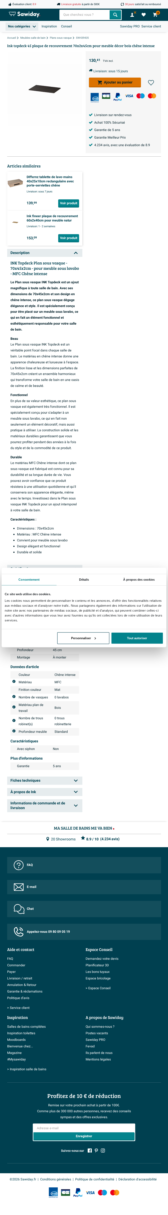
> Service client (18, 1007)
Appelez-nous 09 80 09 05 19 (48, 931)
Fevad (90, 1046)
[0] (143, 14)
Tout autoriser (137, 638)
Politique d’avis (18, 998)
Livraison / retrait (19, 978)
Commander (16, 965)
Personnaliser (81, 638)
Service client (151, 26)
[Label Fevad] (95, 97)
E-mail (31, 886)
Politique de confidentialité (94, 1179)
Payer (11, 971)
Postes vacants (97, 1033)
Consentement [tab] (29, 579)
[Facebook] (89, 1150)
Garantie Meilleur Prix (110, 137)
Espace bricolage (98, 978)
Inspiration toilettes (21, 1033)
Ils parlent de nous (99, 1052)
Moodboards (16, 1039)
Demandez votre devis (102, 958)
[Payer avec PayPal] (118, 97)
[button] (151, 83)
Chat (30, 908)
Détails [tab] (84, 579)
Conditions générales (55, 1179)
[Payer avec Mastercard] (152, 96)
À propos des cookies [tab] (139, 579)
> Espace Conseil (98, 988)
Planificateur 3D (97, 965)
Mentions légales (98, 1059)
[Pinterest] (96, 1150)
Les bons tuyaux (98, 971)
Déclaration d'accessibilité (137, 1179)
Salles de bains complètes (26, 1026)
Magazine (14, 1052)
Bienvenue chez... (20, 1046)
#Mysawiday (16, 1059)
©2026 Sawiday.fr (23, 1179)
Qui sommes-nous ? (100, 1026)
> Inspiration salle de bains (26, 1069)
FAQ (30, 865)
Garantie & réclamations (24, 991)
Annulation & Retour (21, 984)
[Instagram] (102, 1150)
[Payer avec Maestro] (140, 96)
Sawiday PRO (130, 26)
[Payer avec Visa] (129, 96)
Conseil (66, 26)
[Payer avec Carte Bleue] (106, 96)
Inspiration (49, 26)
